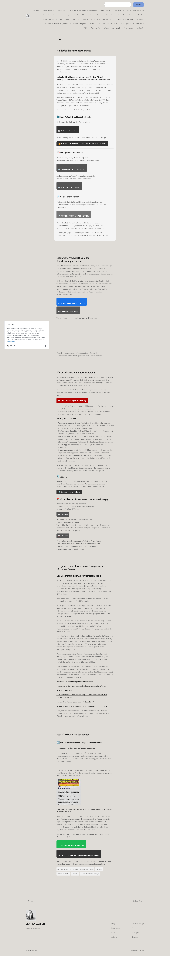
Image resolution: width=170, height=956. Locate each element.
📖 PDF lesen (63, 514)
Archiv (128, 10)
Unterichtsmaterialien (104, 23)
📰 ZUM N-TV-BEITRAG (67, 130)
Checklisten (46, 14)
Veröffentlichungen (121, 23)
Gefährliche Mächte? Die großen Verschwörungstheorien (73, 259)
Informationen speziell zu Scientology (87, 19)
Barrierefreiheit (138, 10)
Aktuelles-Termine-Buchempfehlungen (83, 10)
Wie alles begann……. (106, 28)
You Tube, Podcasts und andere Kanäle (130, 28)
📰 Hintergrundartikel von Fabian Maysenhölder (78, 855)
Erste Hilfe (89, 14)
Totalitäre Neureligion (77, 23)
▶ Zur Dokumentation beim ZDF (71, 303)
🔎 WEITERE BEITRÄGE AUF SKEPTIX (73, 216)
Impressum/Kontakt (136, 14)
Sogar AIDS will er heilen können (72, 734)
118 (32, 900)
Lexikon (105, 19)
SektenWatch (35, 924)
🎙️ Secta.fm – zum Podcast (69, 492)
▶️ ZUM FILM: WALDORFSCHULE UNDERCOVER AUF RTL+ (82, 143)
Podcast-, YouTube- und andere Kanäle (130, 19)
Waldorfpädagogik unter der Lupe (73, 50)
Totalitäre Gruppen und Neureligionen (53, 23)
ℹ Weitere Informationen (68, 311)
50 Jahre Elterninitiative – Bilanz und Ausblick (50, 10)
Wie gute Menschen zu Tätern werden (75, 372)
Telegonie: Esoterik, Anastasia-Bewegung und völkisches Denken (80, 568)
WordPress (141, 951)
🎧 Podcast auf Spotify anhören (71, 845)
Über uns (90, 23)
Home (125, 14)
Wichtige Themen (90, 28)
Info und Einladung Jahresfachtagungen (56, 19)
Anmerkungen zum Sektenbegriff (112, 10)
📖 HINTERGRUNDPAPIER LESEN (71, 169)
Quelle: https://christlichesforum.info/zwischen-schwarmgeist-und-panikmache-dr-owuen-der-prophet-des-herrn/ (84, 810)
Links (112, 19)
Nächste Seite (138, 900)
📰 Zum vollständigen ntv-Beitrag (72, 400)
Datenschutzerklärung (61, 14)
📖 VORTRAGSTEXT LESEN (69, 187)
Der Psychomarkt (77, 14)
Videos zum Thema (137, 23)
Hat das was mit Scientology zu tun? (108, 14)
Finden (138, 4)
